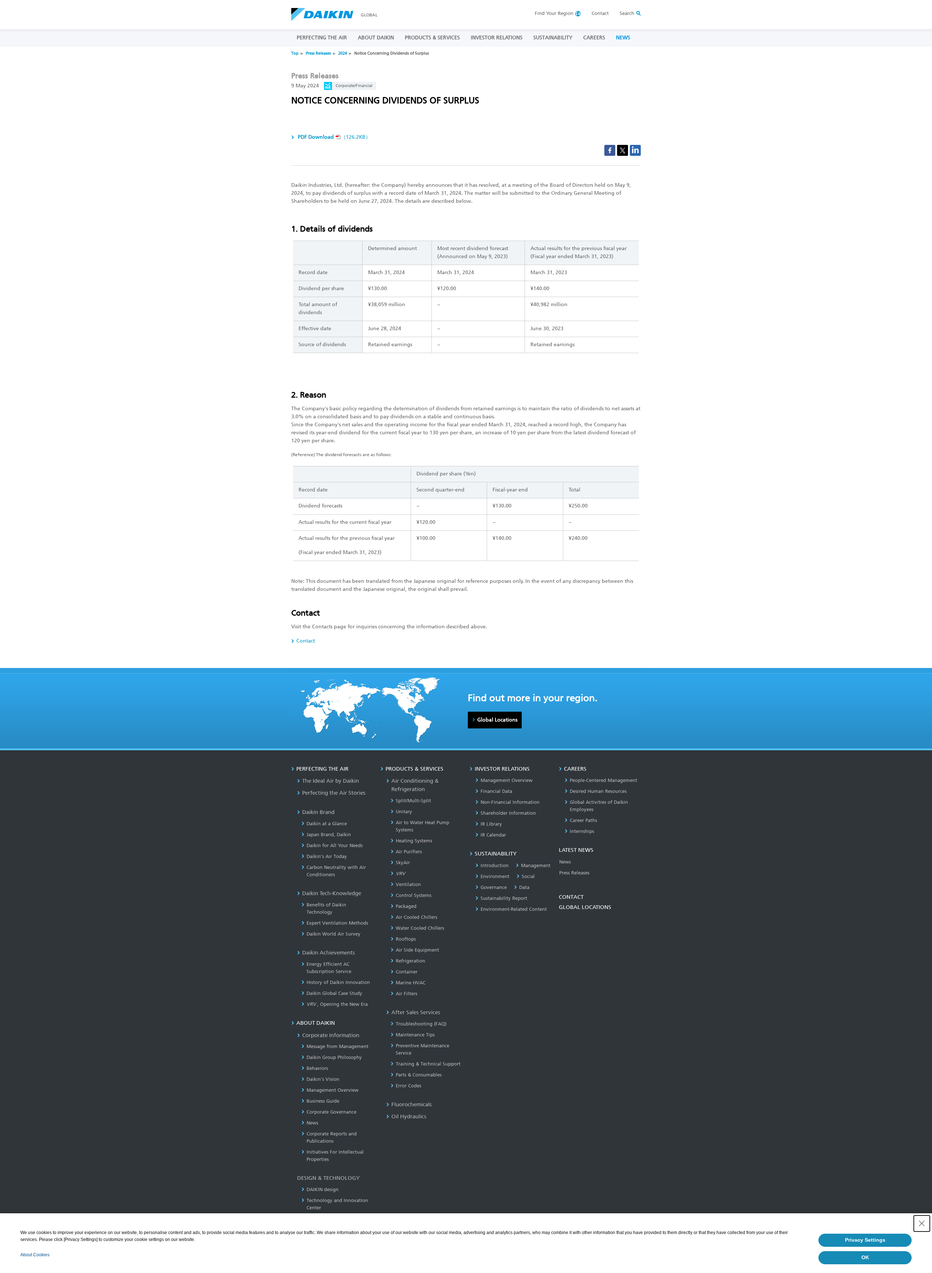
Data (524, 887)
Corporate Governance (331, 1112)
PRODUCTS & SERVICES (432, 38)
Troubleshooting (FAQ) (421, 1024)
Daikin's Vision (323, 1079)
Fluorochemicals (411, 1104)
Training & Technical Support (428, 1064)
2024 (342, 53)
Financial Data (496, 791)
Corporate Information (330, 1035)
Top (295, 53)
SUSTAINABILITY (552, 38)
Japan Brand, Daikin (329, 834)
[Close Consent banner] (922, 1223)
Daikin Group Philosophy (334, 1057)
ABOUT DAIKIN (376, 38)
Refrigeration (410, 961)
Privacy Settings (865, 1240)
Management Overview (333, 1090)
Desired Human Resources (598, 791)
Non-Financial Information (510, 802)
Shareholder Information (508, 813)
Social (528, 876)
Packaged (406, 906)
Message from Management (337, 1046)
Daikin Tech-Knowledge (331, 893)
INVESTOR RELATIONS (496, 38)
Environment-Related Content (514, 909)
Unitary (404, 811)
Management (535, 865)
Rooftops (406, 939)
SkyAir (403, 862)
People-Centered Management (603, 780)
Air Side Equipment (417, 950)
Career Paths (583, 820)
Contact (600, 13)
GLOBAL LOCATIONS (585, 907)
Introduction (495, 865)
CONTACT (571, 897)
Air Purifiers (409, 851)
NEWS (623, 38)
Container (407, 971)
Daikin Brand (318, 812)
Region (554, 13)
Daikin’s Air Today (327, 856)
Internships (582, 831)
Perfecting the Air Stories (334, 793)
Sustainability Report (504, 898)
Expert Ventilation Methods (337, 923)
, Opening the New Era (337, 1004)
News (312, 1123)
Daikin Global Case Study (334, 993)
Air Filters (406, 993)
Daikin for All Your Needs (335, 845)
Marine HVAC (411, 982)
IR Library (491, 824)
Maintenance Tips (415, 1034)
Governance (494, 887)
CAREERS (594, 38)
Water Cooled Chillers (420, 928)
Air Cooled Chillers (416, 917)
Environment (495, 876)
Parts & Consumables (419, 1075)
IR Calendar (493, 835)
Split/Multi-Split (413, 800)
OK (865, 1257)
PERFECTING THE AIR (322, 38)
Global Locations (497, 720)
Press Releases (318, 53)
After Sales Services (415, 1012)
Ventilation (408, 884)
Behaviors (317, 1068)
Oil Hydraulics (408, 1116)
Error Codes (408, 1085)
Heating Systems (414, 840)
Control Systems (413, 895)
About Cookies (35, 1254)
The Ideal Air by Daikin (330, 781)
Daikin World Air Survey (333, 934)
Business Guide (323, 1101)
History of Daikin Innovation (338, 982)
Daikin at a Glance (327, 823)
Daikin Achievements (328, 952)
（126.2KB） (334, 137)
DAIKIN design (323, 1189)
